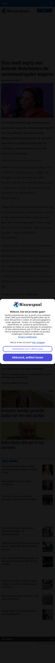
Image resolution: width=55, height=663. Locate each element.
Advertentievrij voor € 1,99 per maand (27, 349)
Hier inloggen (38, 342)
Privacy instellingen (27, 337)
